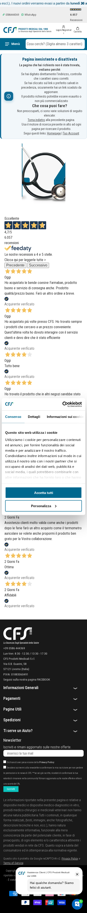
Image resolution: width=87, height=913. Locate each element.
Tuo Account (71, 133)
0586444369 (12, 14)
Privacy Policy (46, 762)
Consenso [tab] (13, 417)
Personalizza (41, 506)
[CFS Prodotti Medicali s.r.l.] (27, 30)
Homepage (54, 133)
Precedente (15, 265)
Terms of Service (13, 863)
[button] (55, 44)
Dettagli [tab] (34, 417)
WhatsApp (30, 14)
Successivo (38, 265)
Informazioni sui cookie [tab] (65, 417)
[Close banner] (82, 3)
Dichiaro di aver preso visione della (30, 762)
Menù (15, 44)
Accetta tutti (43, 493)
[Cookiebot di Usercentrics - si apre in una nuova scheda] (62, 404)
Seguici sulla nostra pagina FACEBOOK (26, 679)
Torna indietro (36, 120)
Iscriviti (11, 789)
